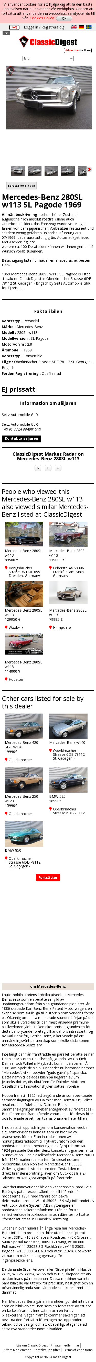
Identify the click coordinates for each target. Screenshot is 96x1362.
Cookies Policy (42, 18)
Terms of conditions (77, 1350)
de (81, 27)
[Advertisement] (48, 932)
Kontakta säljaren (21, 438)
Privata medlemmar (65, 1345)
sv (89, 27)
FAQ (14, 27)
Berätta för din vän (21, 185)
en (74, 27)
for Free (78, 50)
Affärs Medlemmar (17, 1350)
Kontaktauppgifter (47, 1350)
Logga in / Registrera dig (44, 27)
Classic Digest (48, 43)
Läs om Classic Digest (32, 1345)
